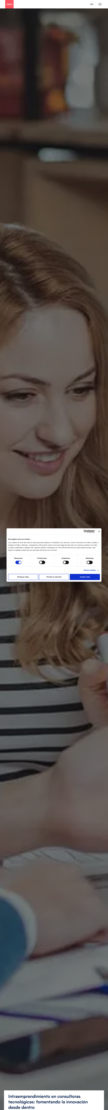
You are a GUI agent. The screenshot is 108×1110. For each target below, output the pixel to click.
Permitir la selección (54, 577)
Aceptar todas (85, 577)
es (91, 4)
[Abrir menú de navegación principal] (100, 4)
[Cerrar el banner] (99, 531)
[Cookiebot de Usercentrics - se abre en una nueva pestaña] (85, 531)
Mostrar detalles (90, 570)
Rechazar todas (23, 577)
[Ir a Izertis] (9, 4)
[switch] (42, 562)
